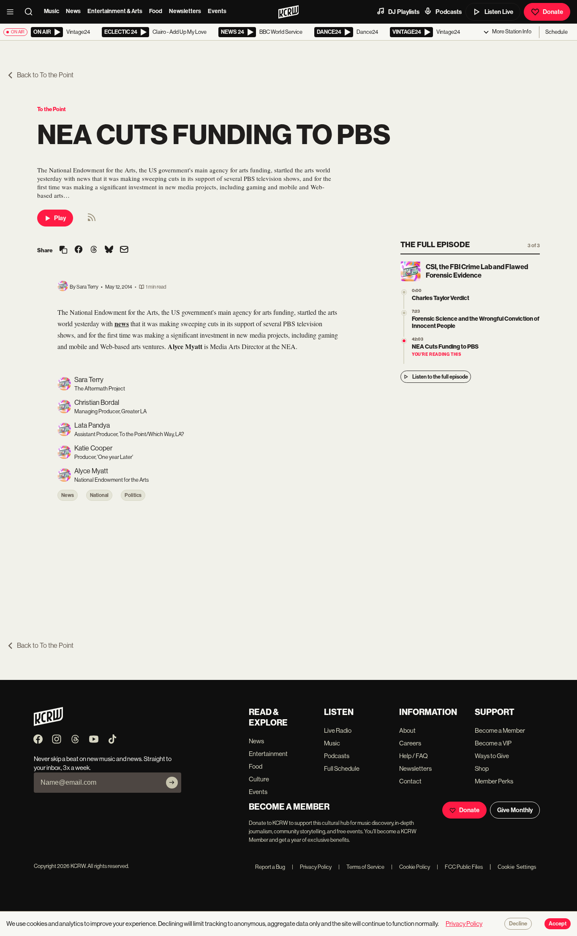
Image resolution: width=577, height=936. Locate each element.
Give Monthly (515, 810)
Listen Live (498, 12)
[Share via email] (124, 250)
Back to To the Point (45, 75)
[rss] (92, 220)
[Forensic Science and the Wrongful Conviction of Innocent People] (404, 313)
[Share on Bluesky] (109, 250)
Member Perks (494, 781)
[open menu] (12, 12)
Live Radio (337, 730)
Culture (259, 779)
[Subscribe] (172, 783)
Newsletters (185, 11)
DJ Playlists (403, 12)
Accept (557, 923)
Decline (518, 923)
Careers (410, 743)
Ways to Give (492, 755)
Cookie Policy (410, 867)
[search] (31, 12)
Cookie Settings (517, 867)
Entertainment (268, 753)
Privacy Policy (312, 867)
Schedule (556, 32)
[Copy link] (63, 250)
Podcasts (448, 12)
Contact (410, 781)
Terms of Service (361, 867)
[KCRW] (48, 723)
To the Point (51, 109)
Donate (553, 12)
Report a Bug (270, 867)
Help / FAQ (413, 755)
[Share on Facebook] (78, 250)
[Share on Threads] (94, 250)
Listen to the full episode (440, 377)
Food (155, 11)
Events (217, 11)
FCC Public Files (460, 867)
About (407, 730)
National (99, 495)
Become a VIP (493, 743)
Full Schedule (341, 768)
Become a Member (500, 730)
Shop (482, 768)
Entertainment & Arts (114, 11)
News (73, 11)
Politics (133, 495)
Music (51, 11)
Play (60, 218)
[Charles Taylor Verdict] (404, 292)
